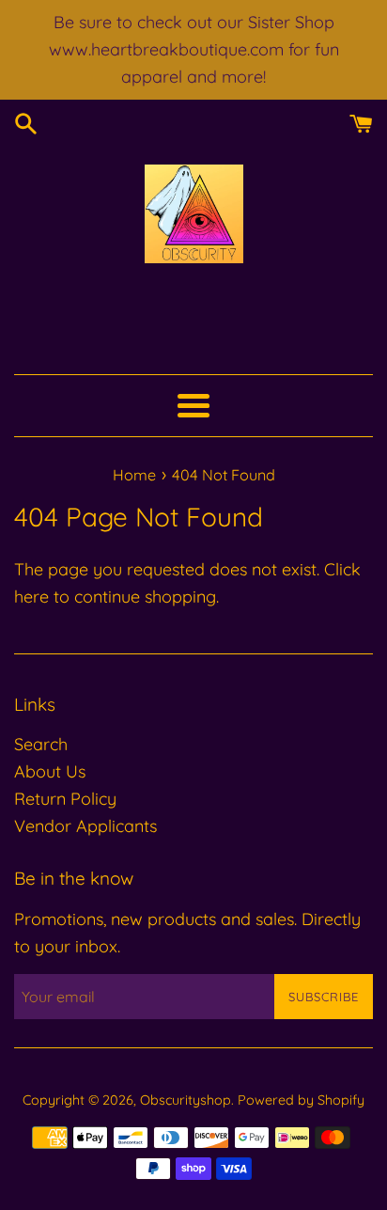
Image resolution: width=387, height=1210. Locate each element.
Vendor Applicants (85, 826)
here (31, 596)
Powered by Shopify (301, 1100)
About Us (49, 771)
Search (41, 744)
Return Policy (65, 798)
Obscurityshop (185, 1100)
